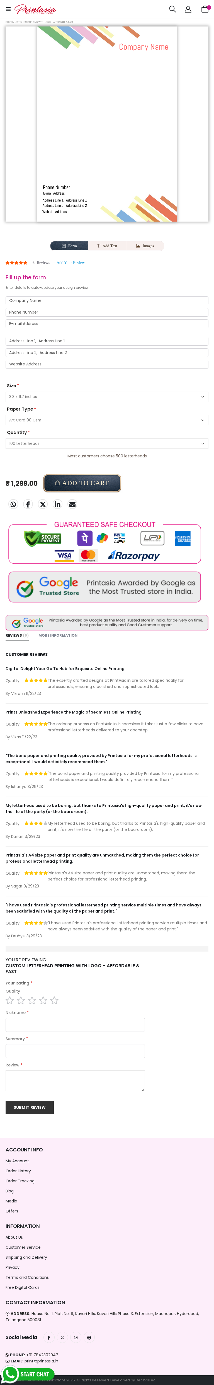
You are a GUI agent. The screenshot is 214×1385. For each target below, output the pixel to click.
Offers (12, 1211)
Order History (18, 1171)
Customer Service (23, 1247)
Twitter (43, 504)
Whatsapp (13, 504)
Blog (10, 1191)
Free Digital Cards (23, 1287)
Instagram (75, 1337)
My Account (17, 1161)
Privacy (13, 1267)
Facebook (28, 504)
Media (11, 1201)
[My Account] (188, 9)
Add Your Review (71, 263)
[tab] (17, 635)
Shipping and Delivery (26, 1257)
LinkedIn (57, 504)
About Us (14, 1237)
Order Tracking (20, 1181)
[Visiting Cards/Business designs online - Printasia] (35, 9)
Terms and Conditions (27, 1277)
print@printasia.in (41, 1361)
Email (72, 504)
